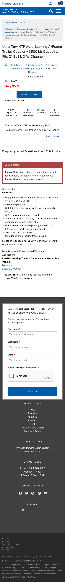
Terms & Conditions (10, 544)
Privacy (5, 541)
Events (32, 424)
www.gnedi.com (32, 451)
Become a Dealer (32, 431)
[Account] (52, 3)
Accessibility (7, 547)
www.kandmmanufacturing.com (32, 447)
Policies (5, 539)
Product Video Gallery (32, 427)
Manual (16, 268)
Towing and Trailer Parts (28, 29)
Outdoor (9, 29)
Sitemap (5, 550)
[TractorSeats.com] (13, 4)
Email (11, 354)
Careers (32, 420)
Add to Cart (29, 94)
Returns (32, 413)
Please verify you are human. (23, 367)
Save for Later (14, 100)
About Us (32, 416)
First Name (14, 329)
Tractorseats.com (13, 22)
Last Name (14, 342)
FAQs (32, 409)
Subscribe (32, 391)
